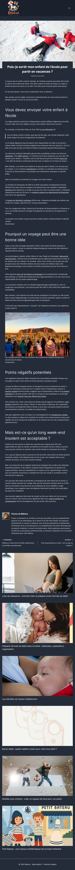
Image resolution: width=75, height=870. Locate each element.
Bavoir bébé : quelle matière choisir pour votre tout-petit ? (29, 749)
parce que (63, 158)
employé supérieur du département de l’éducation (50, 192)
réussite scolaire (11, 391)
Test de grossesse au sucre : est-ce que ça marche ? (57, 542)
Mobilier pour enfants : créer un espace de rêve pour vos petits (32, 799)
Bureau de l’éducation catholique (19, 200)
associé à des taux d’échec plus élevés (32, 396)
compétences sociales (59, 415)
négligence (9, 156)
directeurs (9, 190)
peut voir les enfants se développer (30, 274)
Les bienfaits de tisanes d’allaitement (19, 699)
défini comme (23, 156)
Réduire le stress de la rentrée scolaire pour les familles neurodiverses (18, 542)
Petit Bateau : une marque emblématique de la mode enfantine (31, 849)
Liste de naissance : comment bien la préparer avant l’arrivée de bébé (35, 596)
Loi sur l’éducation (46, 129)
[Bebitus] (13, 8)
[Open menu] (69, 8)
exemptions (30, 169)
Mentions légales (50, 864)
